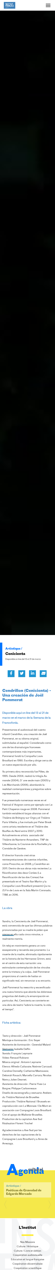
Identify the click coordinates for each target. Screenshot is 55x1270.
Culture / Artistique (27, 1246)
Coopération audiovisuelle (27, 1255)
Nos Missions (27, 1242)
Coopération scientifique (28, 1268)
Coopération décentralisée (27, 1264)
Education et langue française (27, 1259)
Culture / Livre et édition (27, 1251)
